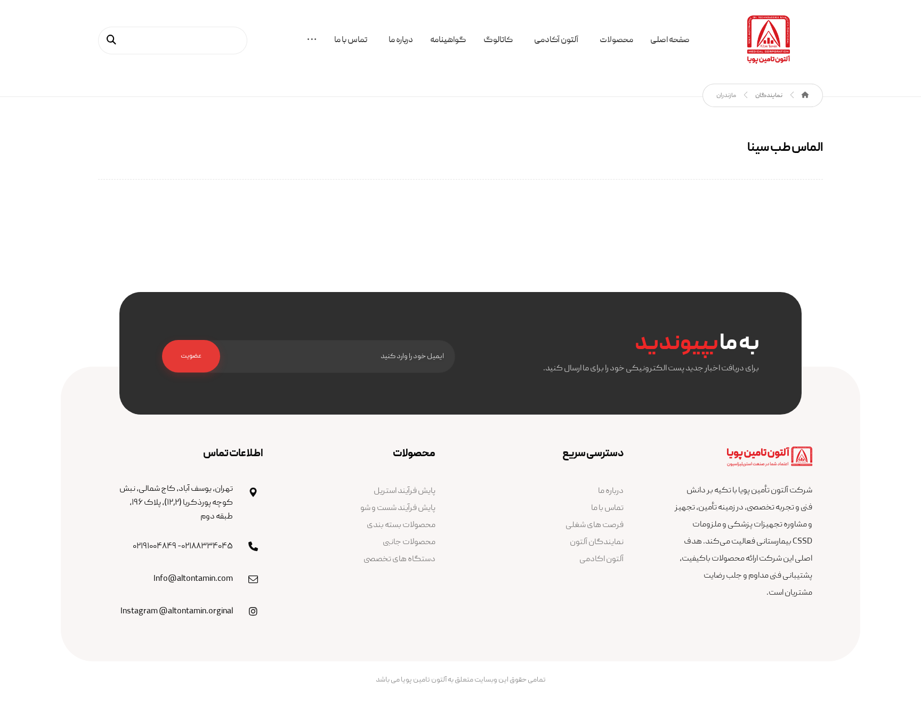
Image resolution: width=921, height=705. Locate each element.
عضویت (191, 356)
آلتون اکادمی (601, 559)
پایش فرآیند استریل (404, 491)
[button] (311, 42)
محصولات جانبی (409, 542)
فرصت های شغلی (594, 525)
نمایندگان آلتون (597, 542)
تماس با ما (607, 508)
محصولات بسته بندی (401, 525)
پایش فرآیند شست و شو (397, 508)
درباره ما (611, 491)
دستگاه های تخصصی (399, 559)
